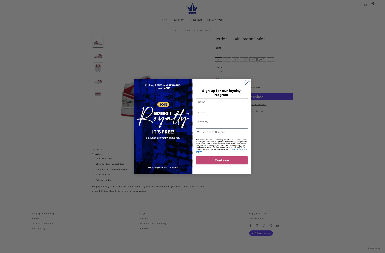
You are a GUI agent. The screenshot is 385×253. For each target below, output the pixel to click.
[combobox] (200, 132)
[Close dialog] (247, 82)
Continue (222, 160)
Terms (199, 152)
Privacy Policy (237, 149)
